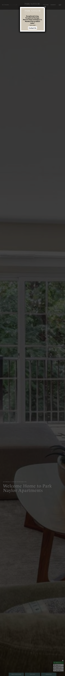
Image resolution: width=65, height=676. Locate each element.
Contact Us (32, 28)
